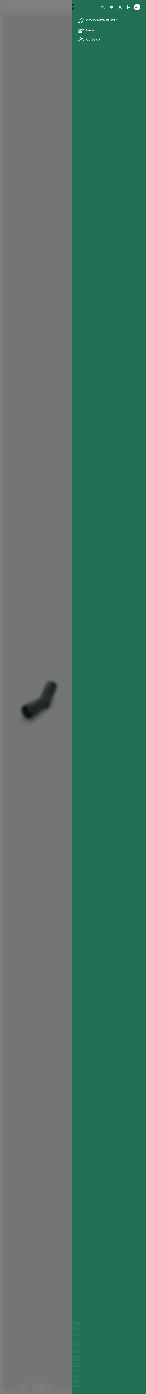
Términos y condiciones (100, 64)
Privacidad (120, 64)
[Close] (137, 18)
